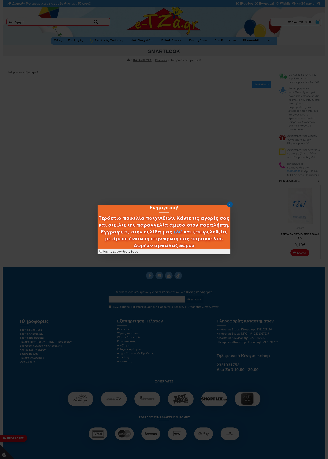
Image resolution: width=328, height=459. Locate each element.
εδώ (178, 231)
